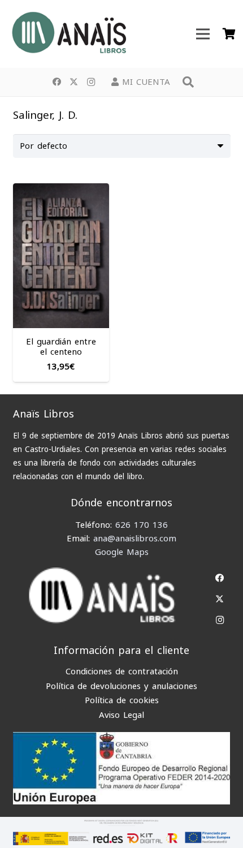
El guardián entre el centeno (61, 347)
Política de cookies (122, 700)
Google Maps (122, 552)
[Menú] (202, 34)
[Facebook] (57, 82)
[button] (188, 82)
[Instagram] (91, 82)
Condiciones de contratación (122, 671)
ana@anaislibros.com (134, 538)
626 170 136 (141, 525)
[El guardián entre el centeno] (61, 190)
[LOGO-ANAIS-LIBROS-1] (68, 34)
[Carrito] (228, 34)
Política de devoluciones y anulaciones (121, 686)
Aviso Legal (121, 715)
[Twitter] (74, 82)
